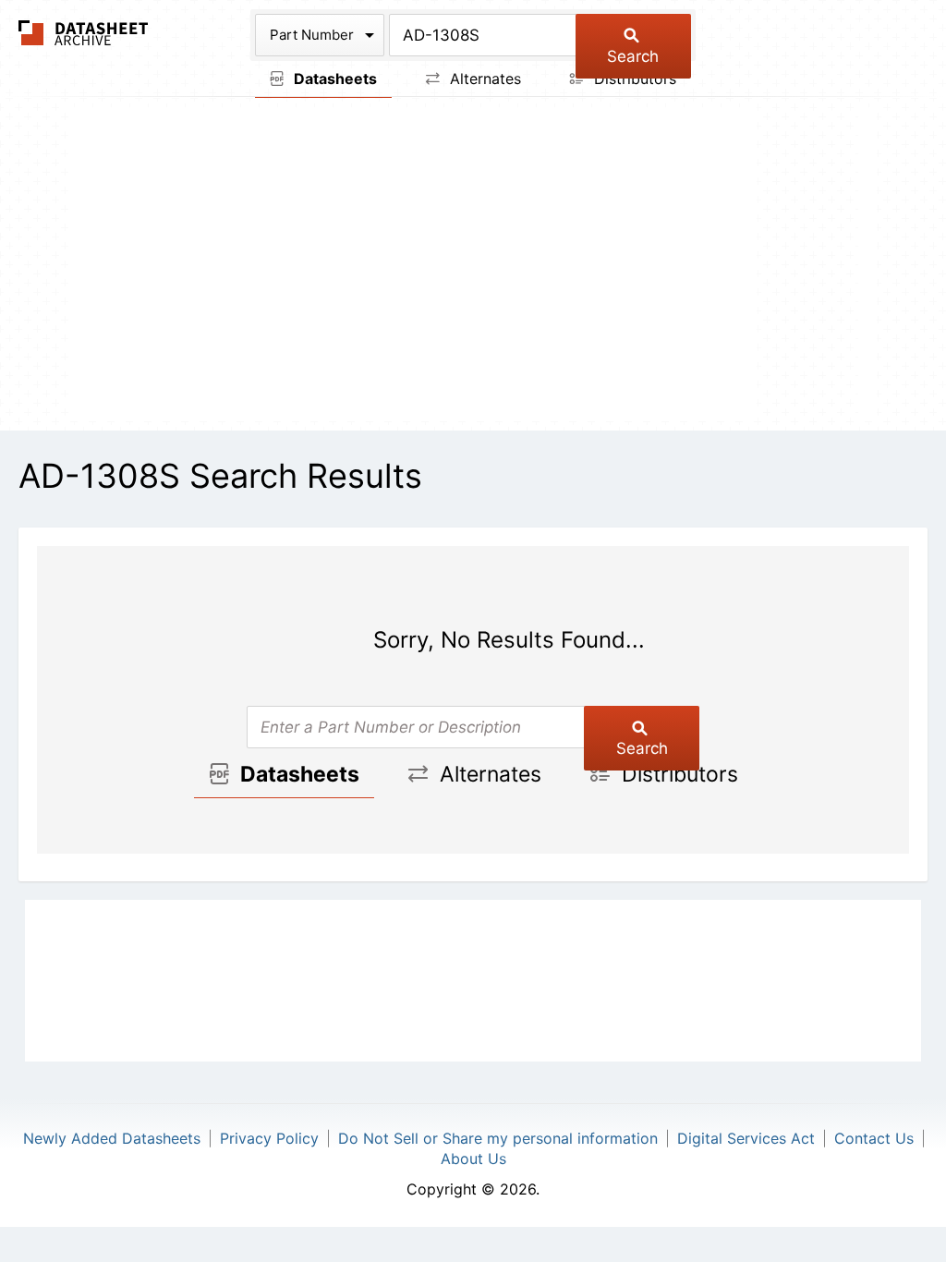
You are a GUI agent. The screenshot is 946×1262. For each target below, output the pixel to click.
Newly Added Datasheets (111, 1138)
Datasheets (333, 78)
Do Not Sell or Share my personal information (498, 1138)
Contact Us (874, 1138)
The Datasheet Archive (83, 32)
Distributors (632, 78)
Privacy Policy (269, 1138)
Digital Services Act (746, 1138)
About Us (473, 1158)
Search (633, 56)
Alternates (483, 78)
